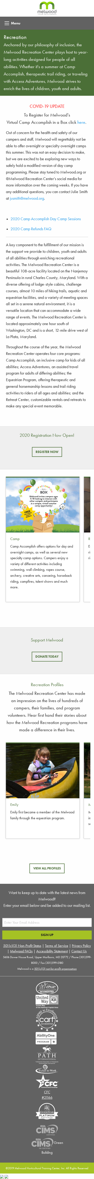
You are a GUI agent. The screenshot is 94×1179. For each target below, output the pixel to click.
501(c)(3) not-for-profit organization (55, 969)
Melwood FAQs (21, 951)
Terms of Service (56, 945)
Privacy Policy (81, 945)
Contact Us (79, 951)
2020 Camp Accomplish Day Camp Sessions (45, 218)
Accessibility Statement (52, 951)
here (81, 122)
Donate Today (47, 656)
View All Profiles (47, 868)
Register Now (47, 452)
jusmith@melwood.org (27, 198)
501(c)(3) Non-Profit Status (22, 945)
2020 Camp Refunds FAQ (30, 228)
